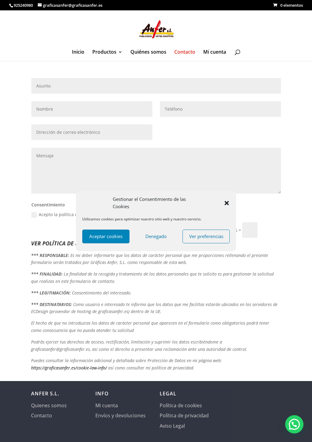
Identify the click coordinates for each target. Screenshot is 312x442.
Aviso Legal (172, 425)
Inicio (78, 52)
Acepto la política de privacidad (71, 214)
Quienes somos (49, 405)
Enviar (272, 229)
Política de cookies (181, 405)
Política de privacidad (184, 415)
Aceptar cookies (105, 236)
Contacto (184, 52)
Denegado (156, 236)
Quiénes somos (148, 52)
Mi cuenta (214, 52)
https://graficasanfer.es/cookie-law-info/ (69, 368)
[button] (227, 203)
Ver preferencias (206, 236)
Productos (104, 52)
